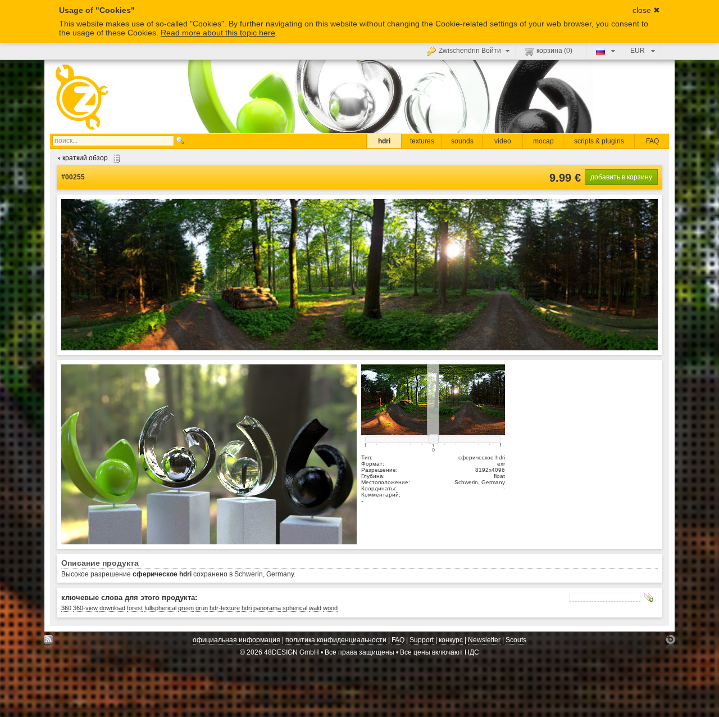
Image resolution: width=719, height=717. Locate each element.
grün (201, 608)
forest (135, 608)
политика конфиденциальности (335, 640)
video (502, 141)
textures (422, 141)
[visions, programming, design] (670, 642)
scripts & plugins (599, 141)
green (186, 608)
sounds (462, 141)
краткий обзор (85, 158)
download (112, 608)
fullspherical (160, 608)
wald (315, 608)
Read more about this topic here (218, 32)
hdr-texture (225, 608)
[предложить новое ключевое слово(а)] (648, 597)
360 (66, 608)
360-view (85, 608)
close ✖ (646, 10)
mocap (543, 141)
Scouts (516, 640)
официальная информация (236, 640)
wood (330, 608)
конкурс (451, 640)
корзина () (554, 51)
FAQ (652, 141)
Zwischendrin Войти (470, 51)
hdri (384, 141)
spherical (295, 608)
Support (421, 640)
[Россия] (604, 50)
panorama (267, 608)
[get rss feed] (48, 642)
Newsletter (484, 640)
